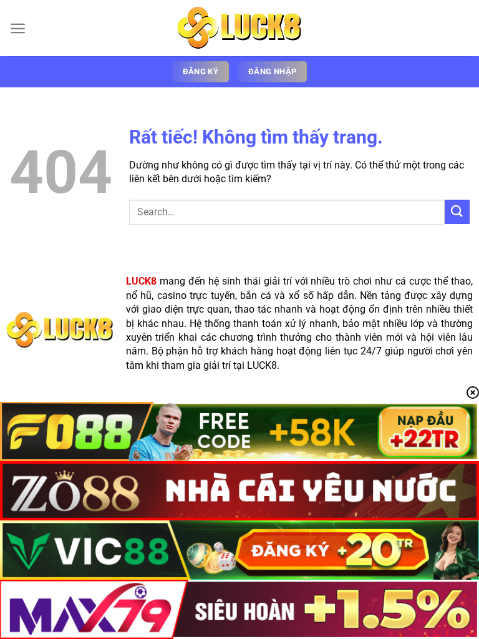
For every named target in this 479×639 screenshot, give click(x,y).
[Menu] (17, 28)
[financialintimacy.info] (239, 28)
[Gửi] (457, 212)
